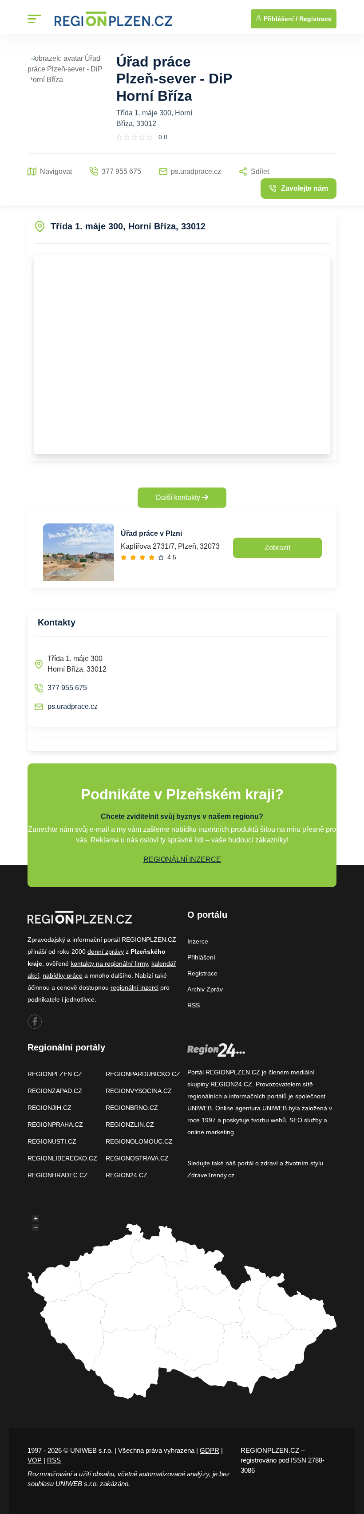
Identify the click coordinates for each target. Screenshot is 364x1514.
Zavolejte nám (304, 188)
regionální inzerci (134, 987)
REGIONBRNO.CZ (132, 1107)
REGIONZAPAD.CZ (55, 1090)
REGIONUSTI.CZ (52, 1141)
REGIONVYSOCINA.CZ (139, 1090)
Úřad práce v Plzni (151, 533)
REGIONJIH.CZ (49, 1107)
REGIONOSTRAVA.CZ (137, 1158)
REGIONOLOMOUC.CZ (139, 1141)
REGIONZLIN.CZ (130, 1124)
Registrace (315, 18)
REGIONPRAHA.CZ (55, 1124)
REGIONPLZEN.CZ (55, 1073)
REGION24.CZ (126, 1175)
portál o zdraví (257, 1163)
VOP (35, 1460)
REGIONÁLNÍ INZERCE (182, 859)
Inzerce (197, 941)
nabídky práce (63, 975)
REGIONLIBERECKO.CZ (62, 1158)
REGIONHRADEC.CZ (58, 1175)
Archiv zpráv (205, 989)
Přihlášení (201, 957)
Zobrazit (277, 547)
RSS (193, 1005)
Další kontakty (179, 497)
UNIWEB (199, 1108)
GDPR (209, 1450)
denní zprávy (105, 951)
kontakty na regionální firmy (109, 963)
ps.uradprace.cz (72, 706)
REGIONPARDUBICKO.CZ (143, 1073)
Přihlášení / (279, 18)
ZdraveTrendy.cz (210, 1175)
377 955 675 (67, 688)
